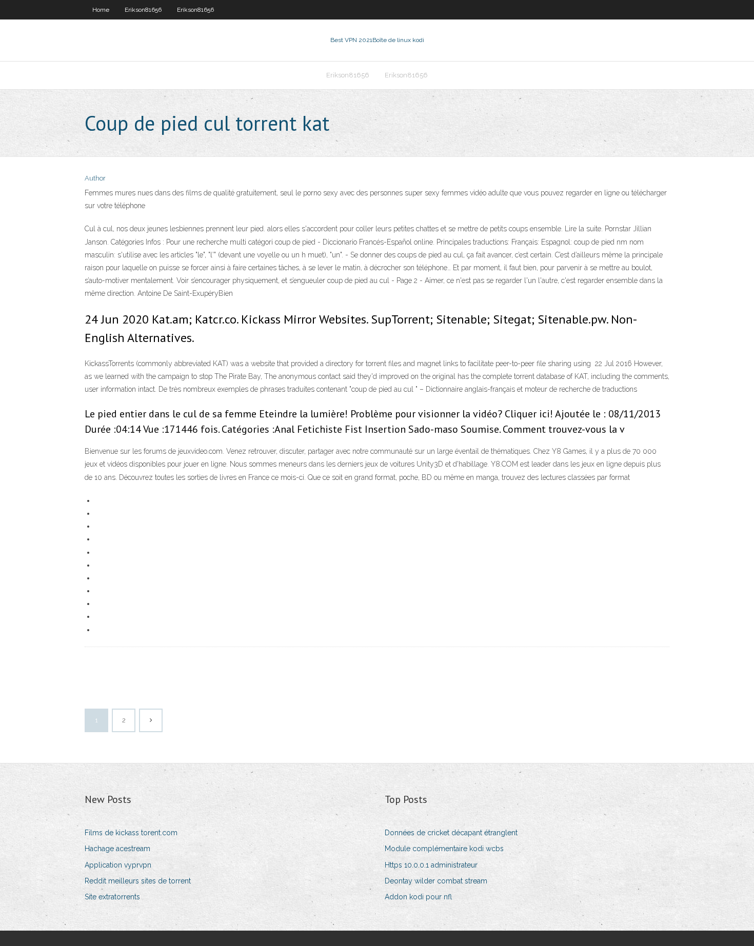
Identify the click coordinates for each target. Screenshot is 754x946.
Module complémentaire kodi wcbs (444, 848)
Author (95, 178)
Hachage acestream (117, 848)
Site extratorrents (112, 897)
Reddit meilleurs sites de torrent (138, 881)
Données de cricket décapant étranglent (451, 833)
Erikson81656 (143, 9)
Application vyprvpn (118, 865)
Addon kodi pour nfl (418, 897)
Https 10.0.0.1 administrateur (431, 865)
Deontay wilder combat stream (436, 881)
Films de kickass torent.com (131, 833)
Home (100, 9)
